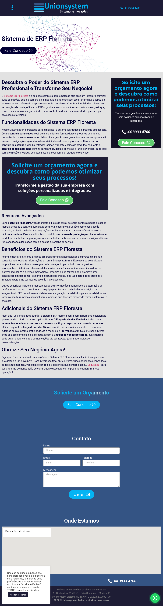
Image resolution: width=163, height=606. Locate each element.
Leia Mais (33, 590)
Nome (46, 445)
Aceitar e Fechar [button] (18, 594)
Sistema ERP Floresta (16, 95)
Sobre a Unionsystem (94, 589)
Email (46, 458)
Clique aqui (94, 364)
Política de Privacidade (69, 589)
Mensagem (49, 470)
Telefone (87, 458)
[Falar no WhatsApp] (155, 598)
